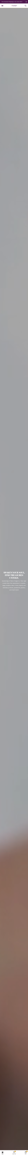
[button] (2, 5)
